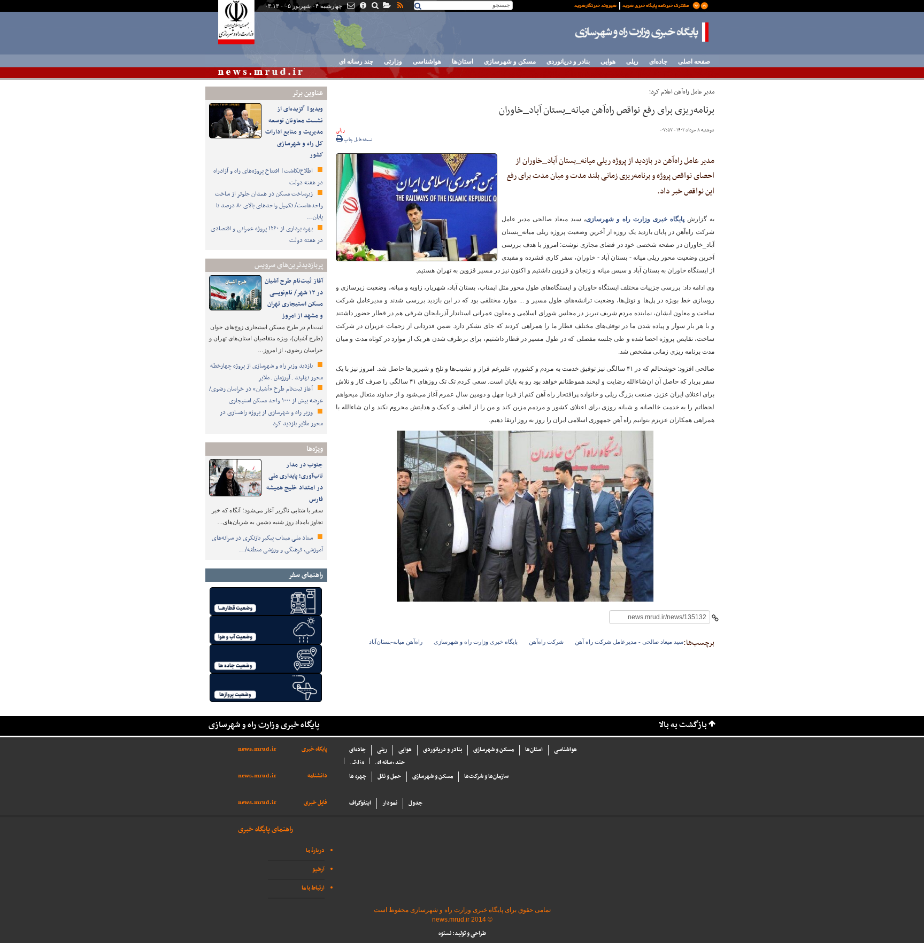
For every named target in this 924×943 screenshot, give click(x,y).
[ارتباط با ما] (350, 6)
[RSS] (399, 6)
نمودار (389, 803)
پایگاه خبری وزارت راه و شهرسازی (642, 32)
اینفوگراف (360, 803)
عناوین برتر (307, 93)
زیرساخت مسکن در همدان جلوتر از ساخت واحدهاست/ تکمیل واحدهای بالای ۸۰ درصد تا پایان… (269, 205)
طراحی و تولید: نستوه (462, 934)
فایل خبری (315, 803)
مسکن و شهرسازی (510, 61)
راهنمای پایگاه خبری (265, 829)
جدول (415, 803)
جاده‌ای (658, 61)
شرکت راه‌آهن (546, 641)
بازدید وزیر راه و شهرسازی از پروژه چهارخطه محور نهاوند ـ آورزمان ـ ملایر (266, 372)
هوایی (607, 61)
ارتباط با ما (313, 888)
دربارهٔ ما (315, 851)
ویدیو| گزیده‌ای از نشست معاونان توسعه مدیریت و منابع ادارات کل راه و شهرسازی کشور (294, 132)
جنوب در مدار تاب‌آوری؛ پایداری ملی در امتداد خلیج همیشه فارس (294, 482)
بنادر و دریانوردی (568, 61)
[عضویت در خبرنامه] (633, 5)
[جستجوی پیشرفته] (374, 6)
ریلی (632, 61)
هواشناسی (427, 61)
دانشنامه (317, 776)
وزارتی (393, 61)
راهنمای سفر (305, 575)
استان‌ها (462, 61)
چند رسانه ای (356, 61)
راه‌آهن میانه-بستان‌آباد (395, 641)
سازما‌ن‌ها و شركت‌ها (486, 776)
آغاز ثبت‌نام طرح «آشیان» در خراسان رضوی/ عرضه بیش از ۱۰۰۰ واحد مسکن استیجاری (266, 395)
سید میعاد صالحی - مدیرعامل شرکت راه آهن (629, 641)
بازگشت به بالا (683, 725)
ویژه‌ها (314, 449)
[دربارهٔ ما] (362, 6)
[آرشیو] (386, 6)
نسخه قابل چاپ (358, 140)
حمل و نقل (389, 776)
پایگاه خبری (314, 749)
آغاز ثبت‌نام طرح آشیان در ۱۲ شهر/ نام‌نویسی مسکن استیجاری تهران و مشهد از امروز (294, 298)
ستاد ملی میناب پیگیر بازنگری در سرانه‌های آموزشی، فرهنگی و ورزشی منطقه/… (267, 544)
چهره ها (357, 776)
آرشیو (318, 869)
